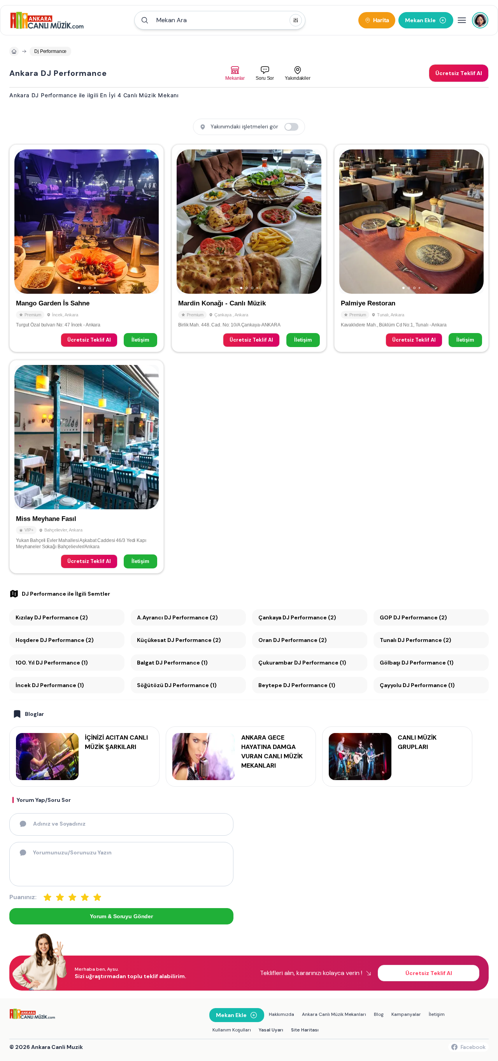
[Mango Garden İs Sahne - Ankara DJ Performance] (86, 248)
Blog (379, 1014)
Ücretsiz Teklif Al (89, 340)
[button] (219, 20)
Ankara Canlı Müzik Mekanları (334, 1014)
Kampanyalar (406, 1014)
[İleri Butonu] (24, 222)
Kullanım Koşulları (231, 1030)
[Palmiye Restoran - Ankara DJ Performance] (411, 248)
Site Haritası (305, 1030)
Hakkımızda (281, 1014)
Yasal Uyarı (271, 1030)
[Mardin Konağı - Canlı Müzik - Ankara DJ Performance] (249, 248)
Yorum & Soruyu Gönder (121, 916)
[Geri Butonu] (149, 222)
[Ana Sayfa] (47, 20)
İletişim (140, 340)
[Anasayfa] (14, 51)
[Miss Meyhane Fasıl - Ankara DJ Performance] (86, 466)
